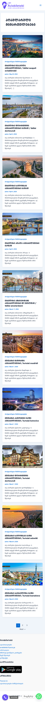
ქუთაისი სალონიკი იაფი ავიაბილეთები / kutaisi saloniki (21, 537)
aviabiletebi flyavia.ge (7, 647)
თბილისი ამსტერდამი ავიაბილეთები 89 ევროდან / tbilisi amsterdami (20, 303)
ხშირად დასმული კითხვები (11, 653)
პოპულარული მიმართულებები (16, 62)
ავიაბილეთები (6, 645)
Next (22, 629)
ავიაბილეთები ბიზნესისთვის (11, 683)
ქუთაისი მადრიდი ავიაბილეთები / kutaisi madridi (21, 361)
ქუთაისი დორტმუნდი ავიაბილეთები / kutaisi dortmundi (17, 478)
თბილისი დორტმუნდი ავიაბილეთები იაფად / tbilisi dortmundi (20, 128)
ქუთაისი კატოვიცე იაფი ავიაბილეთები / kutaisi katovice (22, 419)
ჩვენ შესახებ (5, 655)
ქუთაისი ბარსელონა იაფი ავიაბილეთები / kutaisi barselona (22, 594)
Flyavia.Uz (4, 681)
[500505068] (5, 697)
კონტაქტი (4, 658)
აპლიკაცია (4, 650)
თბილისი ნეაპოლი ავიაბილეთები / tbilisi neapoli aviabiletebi (20, 68)
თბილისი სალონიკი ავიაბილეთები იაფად (17, 187)
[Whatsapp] (39, 696)
